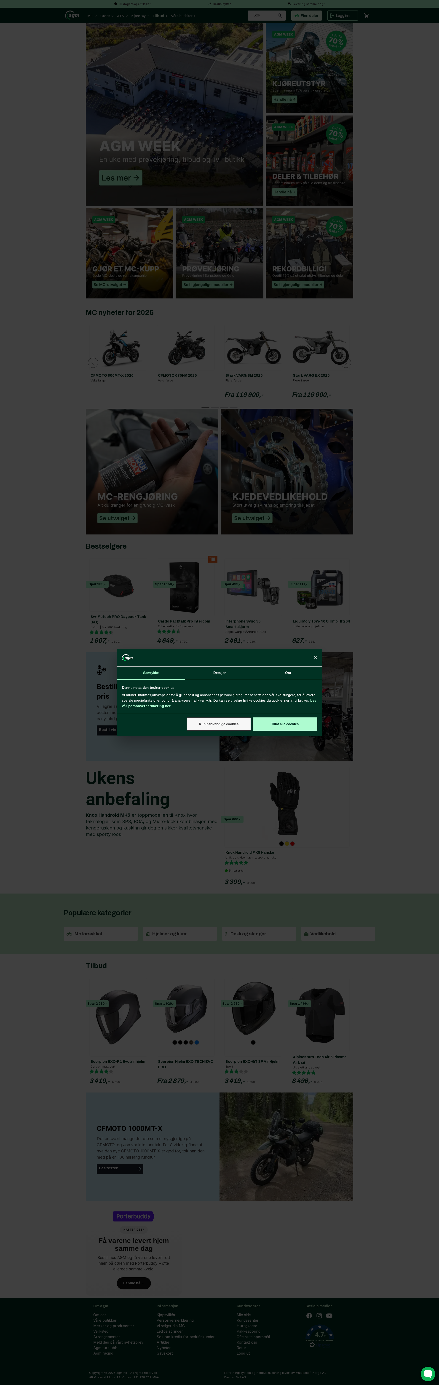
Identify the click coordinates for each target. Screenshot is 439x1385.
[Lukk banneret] (315, 657)
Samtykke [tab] (151, 673)
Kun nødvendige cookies (218, 724)
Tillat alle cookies (285, 724)
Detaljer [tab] (219, 673)
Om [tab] (288, 673)
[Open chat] (428, 1374)
